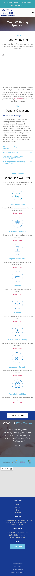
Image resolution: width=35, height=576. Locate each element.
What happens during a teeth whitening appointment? (13, 157)
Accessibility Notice (17, 569)
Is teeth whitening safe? (11, 152)
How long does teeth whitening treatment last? (14, 162)
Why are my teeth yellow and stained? (13, 147)
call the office (18, 99)
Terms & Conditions (18, 563)
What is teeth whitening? (12, 116)
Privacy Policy (17, 566)
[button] (32, 12)
